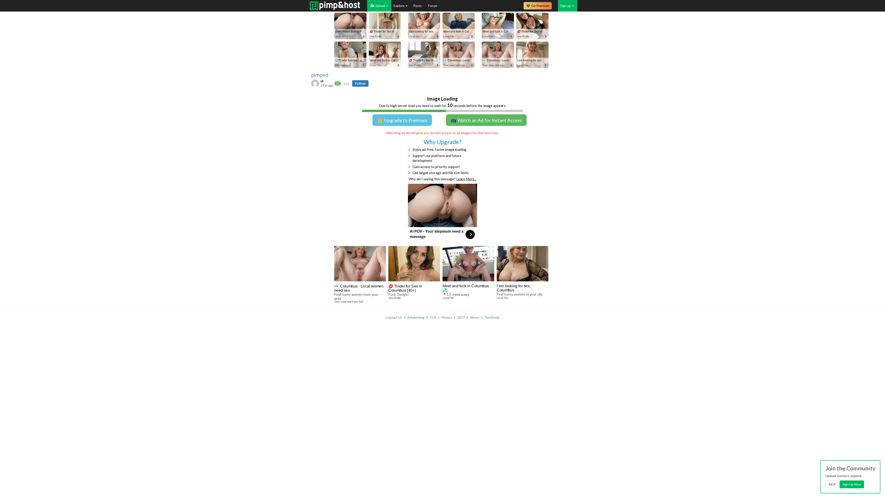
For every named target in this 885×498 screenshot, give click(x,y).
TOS (433, 317)
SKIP (832, 484)
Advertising (415, 317)
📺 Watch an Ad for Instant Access (486, 120)
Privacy (447, 317)
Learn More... (466, 179)
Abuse (474, 317)
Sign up (566, 6)
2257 (461, 317)
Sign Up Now (852, 484)
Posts (417, 6)
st (322, 81)
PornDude (492, 317)
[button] (346, 83)
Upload (380, 6)
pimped (319, 74)
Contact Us (394, 317)
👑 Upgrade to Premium (402, 120)
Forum (432, 6)
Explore (399, 6)
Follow (360, 83)
